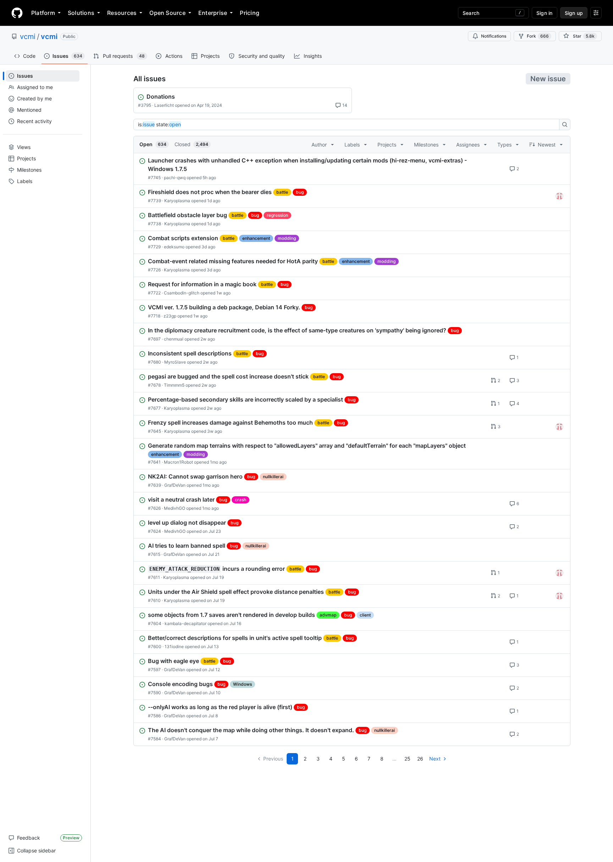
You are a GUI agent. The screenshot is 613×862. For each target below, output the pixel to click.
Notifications (493, 36)
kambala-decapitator (185, 623)
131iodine (174, 646)
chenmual (173, 339)
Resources (122, 12)
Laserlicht (164, 105)
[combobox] (348, 124)
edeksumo (174, 246)
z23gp (170, 316)
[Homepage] (17, 12)
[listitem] (352, 168)
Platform (43, 12)
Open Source (167, 12)
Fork (538, 36)
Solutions (81, 12)
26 (420, 759)
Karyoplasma (177, 200)
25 (407, 759)
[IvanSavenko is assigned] (559, 196)
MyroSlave (175, 362)
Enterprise (212, 12)
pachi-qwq (175, 177)
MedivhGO (174, 508)
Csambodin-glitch (181, 292)
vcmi (27, 36)
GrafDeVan (175, 485)
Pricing (249, 12)
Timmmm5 (174, 385)
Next (435, 759)
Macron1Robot (178, 462)
